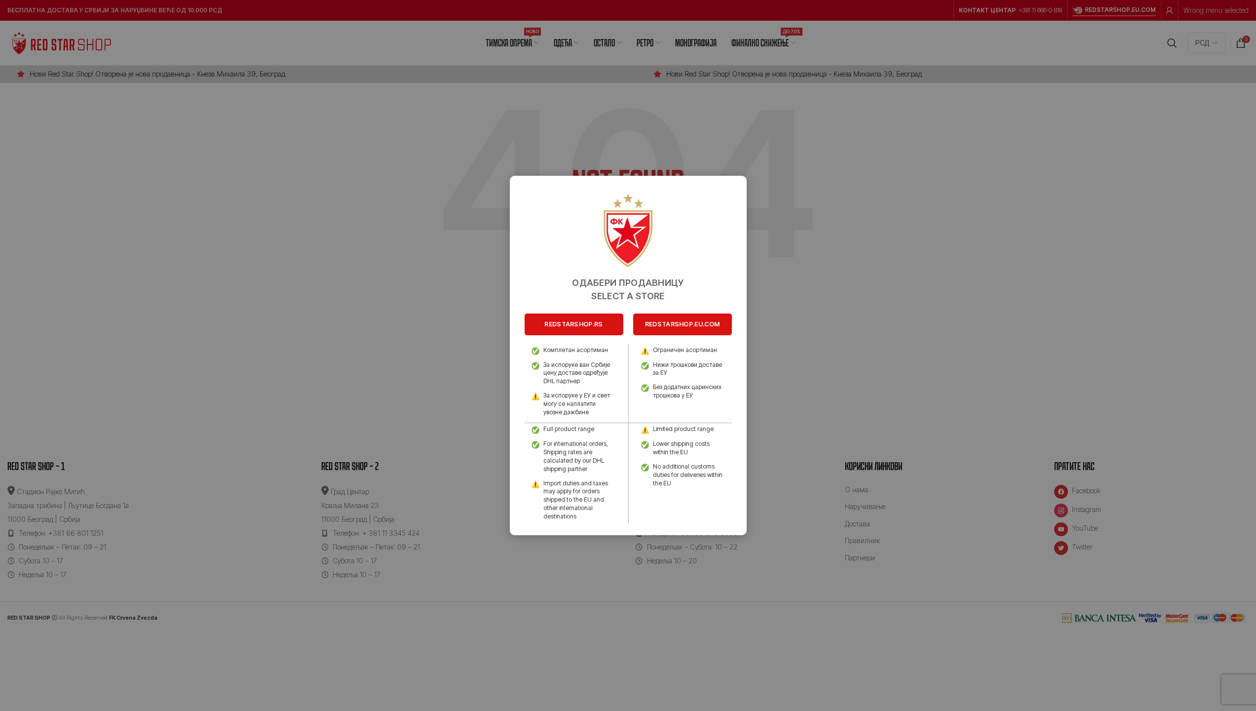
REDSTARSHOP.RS (573, 324)
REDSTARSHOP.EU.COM (682, 324)
